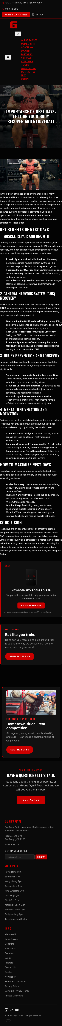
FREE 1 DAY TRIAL (16, 14)
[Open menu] (8, 57)
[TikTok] (37, 14)
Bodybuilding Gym (14, 914)
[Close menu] (18, 33)
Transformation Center (16, 919)
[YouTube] (41, 14)
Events (8, 958)
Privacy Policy (12, 986)
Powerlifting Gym (13, 872)
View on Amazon (31, 605)
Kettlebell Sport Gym (15, 905)
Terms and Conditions (15, 981)
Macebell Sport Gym (15, 909)
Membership (11, 934)
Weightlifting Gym (13, 881)
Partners (9, 962)
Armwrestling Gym (13, 886)
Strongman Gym (12, 876)
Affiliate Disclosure (14, 995)
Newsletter (10, 976)
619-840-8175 (12, 844)
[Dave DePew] (8, 1020)
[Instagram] (33, 14)
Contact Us (31, 799)
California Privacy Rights (17, 991)
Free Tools (10, 948)
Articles (8, 972)
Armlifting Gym (12, 895)
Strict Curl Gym (12, 900)
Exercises (9, 953)
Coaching (9, 943)
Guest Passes (11, 939)
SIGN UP (41, 857)
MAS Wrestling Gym (14, 890)
